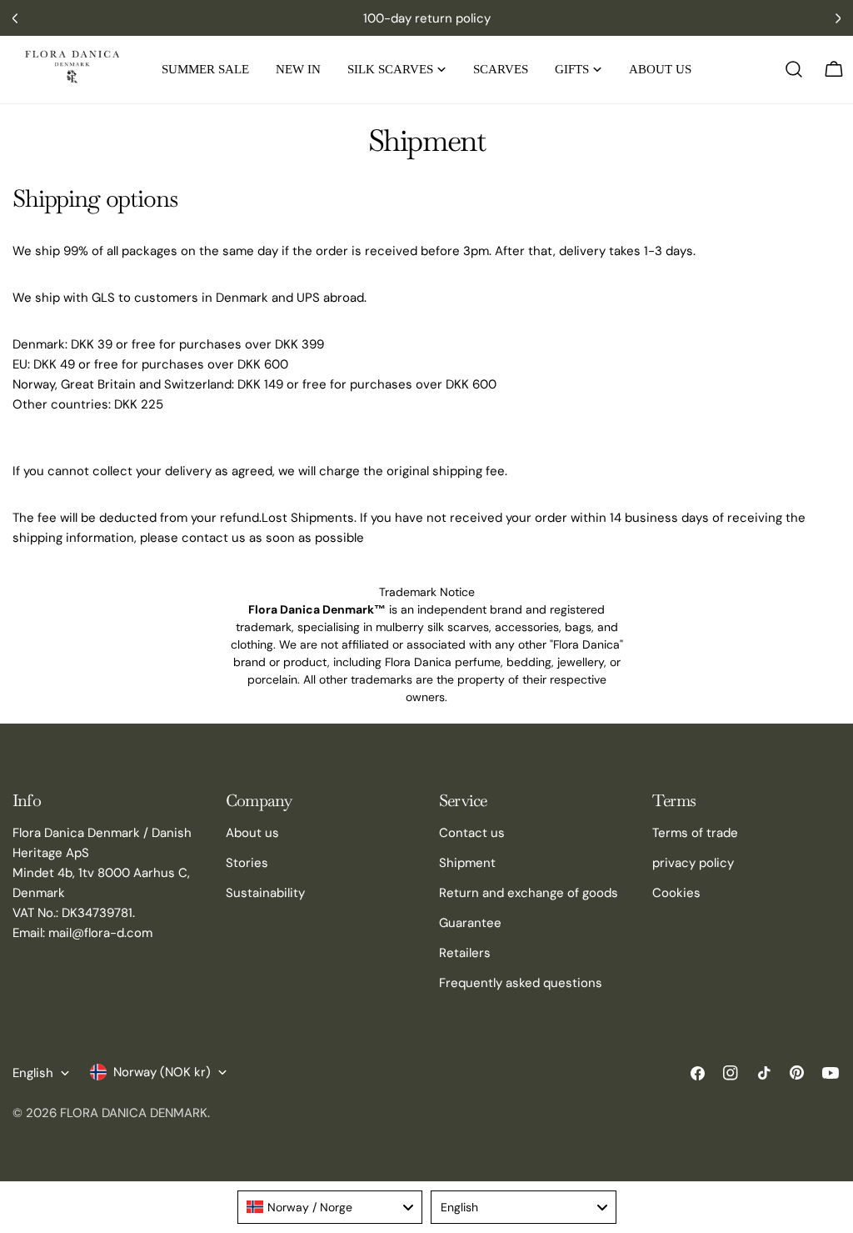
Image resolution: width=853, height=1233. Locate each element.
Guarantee (470, 923)
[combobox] (330, 1207)
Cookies (676, 893)
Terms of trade (695, 833)
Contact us (472, 833)
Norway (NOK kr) (162, 1072)
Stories (247, 863)
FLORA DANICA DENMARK (133, 1113)
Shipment (467, 863)
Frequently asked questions (520, 983)
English (32, 1073)
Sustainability (265, 893)
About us (252, 833)
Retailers (465, 953)
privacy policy (693, 863)
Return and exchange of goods (528, 893)
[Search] (794, 69)
